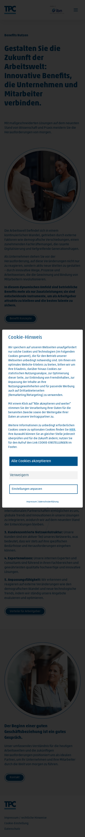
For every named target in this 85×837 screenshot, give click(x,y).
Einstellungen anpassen (27, 489)
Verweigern (19, 475)
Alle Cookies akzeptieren (31, 461)
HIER (72, 429)
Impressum (31, 502)
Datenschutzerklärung (48, 502)
